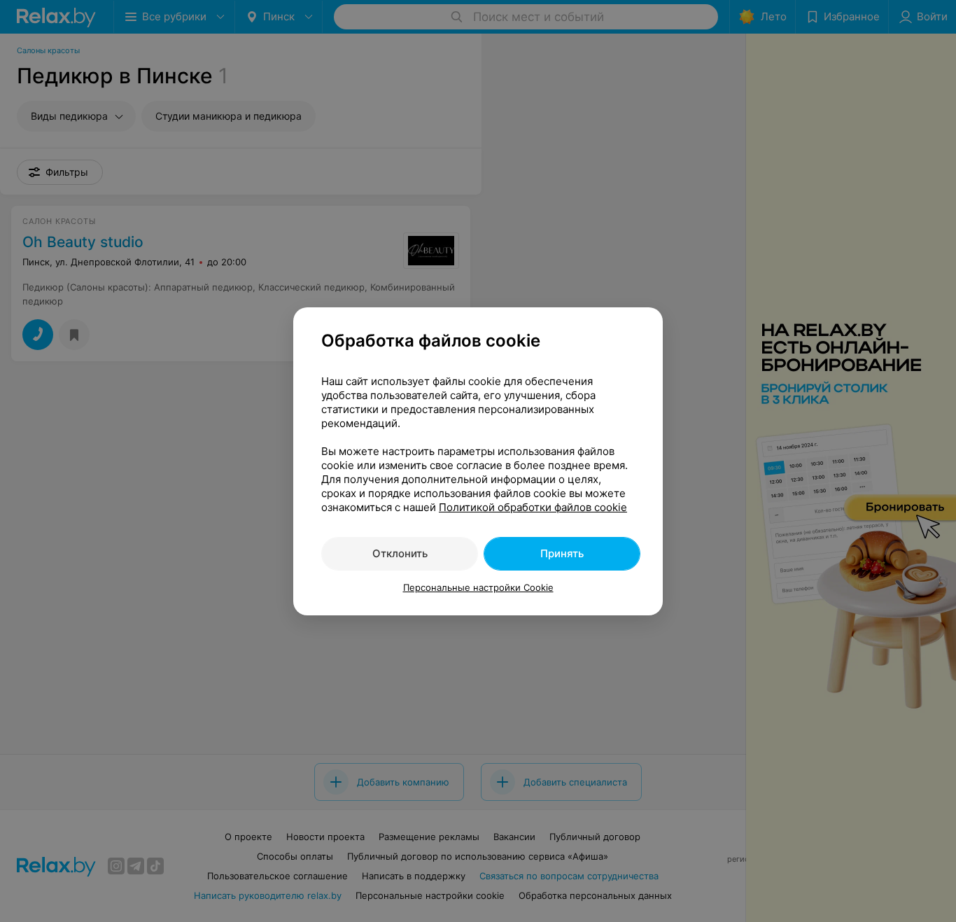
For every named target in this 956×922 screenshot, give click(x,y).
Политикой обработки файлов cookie (533, 507)
